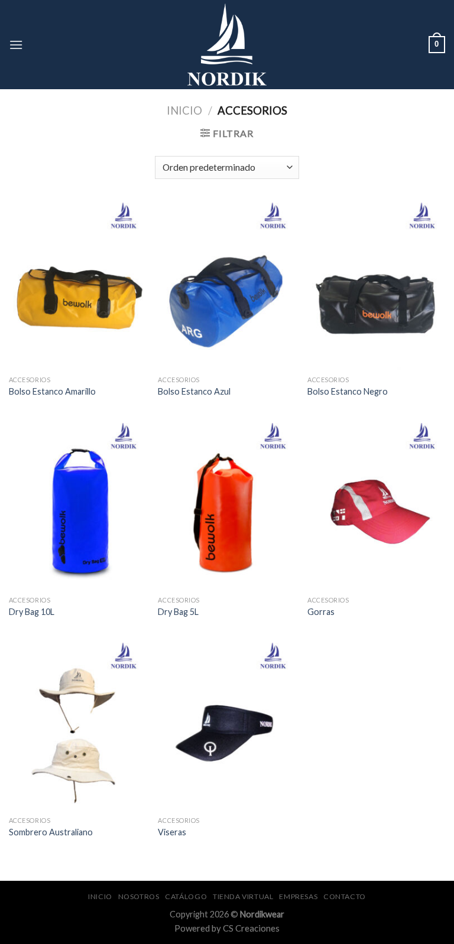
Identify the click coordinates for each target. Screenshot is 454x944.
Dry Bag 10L (31, 612)
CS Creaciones (251, 928)
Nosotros (139, 896)
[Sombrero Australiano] (78, 726)
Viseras (172, 832)
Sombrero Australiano (51, 832)
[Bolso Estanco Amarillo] (78, 286)
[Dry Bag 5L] (227, 506)
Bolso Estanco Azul (194, 391)
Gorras (321, 612)
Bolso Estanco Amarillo (52, 391)
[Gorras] (376, 506)
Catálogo (186, 896)
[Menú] (16, 44)
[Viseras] (227, 726)
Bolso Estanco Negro (347, 391)
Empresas (298, 896)
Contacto (344, 896)
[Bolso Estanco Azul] (227, 286)
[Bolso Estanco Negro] (376, 286)
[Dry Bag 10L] (78, 506)
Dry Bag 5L (178, 612)
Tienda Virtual (243, 896)
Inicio (184, 110)
